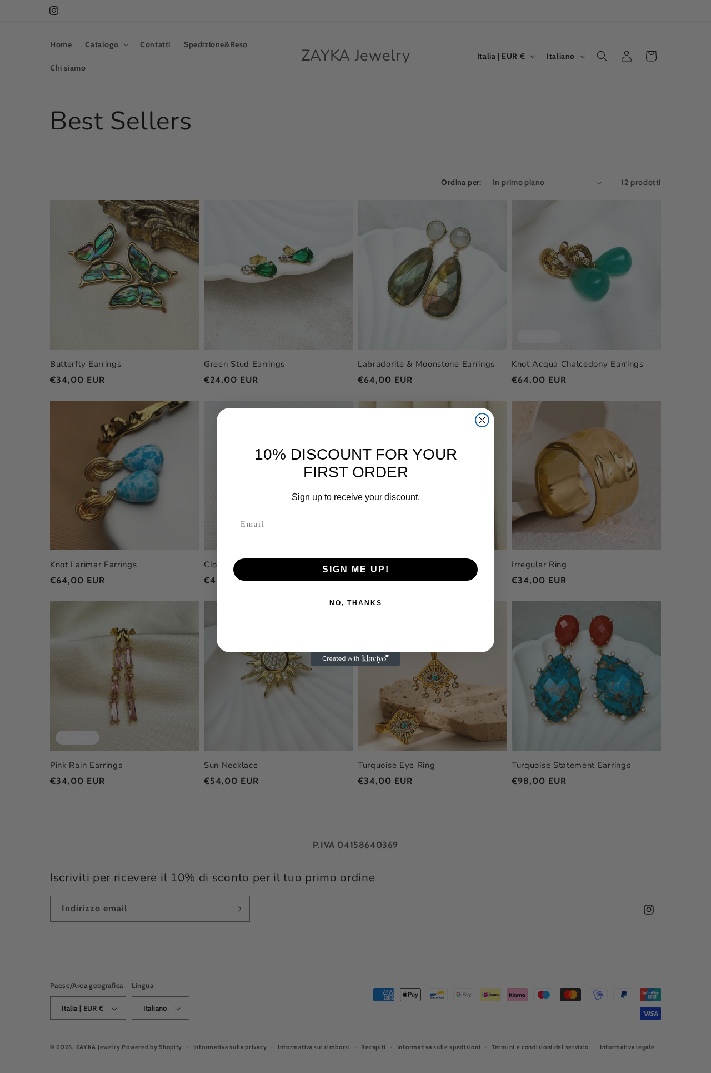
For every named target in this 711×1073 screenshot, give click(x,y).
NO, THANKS (355, 603)
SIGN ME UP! (355, 569)
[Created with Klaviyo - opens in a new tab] (355, 659)
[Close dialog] (482, 420)
